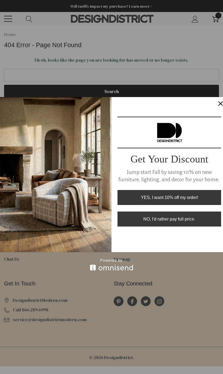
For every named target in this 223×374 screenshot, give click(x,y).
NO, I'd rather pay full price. (169, 219)
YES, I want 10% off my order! (169, 197)
